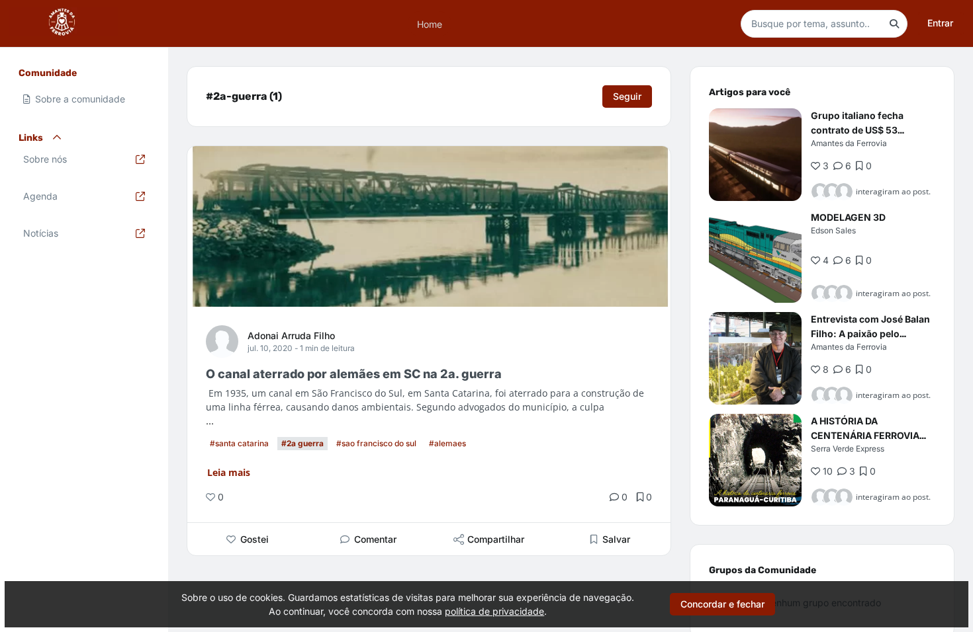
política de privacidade (494, 611)
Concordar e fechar (722, 604)
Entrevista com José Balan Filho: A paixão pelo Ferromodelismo (870, 333)
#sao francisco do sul (376, 443)
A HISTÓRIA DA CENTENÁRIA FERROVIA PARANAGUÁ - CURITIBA (866, 435)
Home (429, 23)
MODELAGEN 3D (848, 217)
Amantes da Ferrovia (849, 143)
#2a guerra (302, 443)
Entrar (940, 22)
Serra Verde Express (847, 449)
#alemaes (447, 443)
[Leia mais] (755, 154)
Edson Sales (833, 230)
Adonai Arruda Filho (291, 335)
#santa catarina (239, 443)
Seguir (627, 96)
